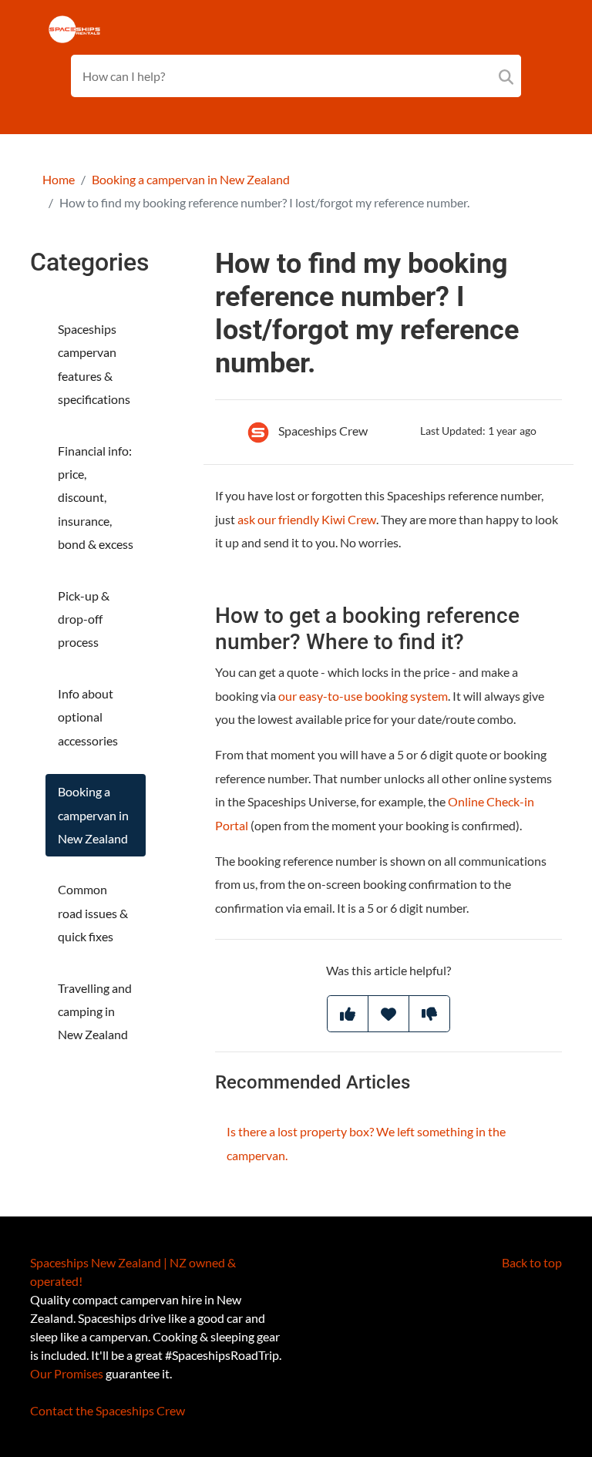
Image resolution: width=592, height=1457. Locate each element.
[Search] (506, 76)
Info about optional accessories (88, 717)
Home (58, 179)
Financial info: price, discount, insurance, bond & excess (95, 497)
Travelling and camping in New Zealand (95, 1011)
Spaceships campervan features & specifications (94, 363)
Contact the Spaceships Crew (107, 1410)
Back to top (532, 1262)
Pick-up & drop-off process (83, 619)
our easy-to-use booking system (363, 695)
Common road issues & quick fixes (93, 913)
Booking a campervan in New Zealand (191, 179)
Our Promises (66, 1373)
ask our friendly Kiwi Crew (306, 519)
